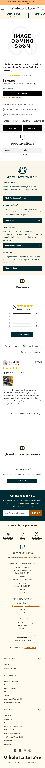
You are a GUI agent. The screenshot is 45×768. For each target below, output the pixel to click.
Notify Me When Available (12, 98)
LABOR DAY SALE (13, 14)
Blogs (6, 692)
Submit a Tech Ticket (32, 606)
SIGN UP (36, 513)
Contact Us (8, 719)
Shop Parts (9, 220)
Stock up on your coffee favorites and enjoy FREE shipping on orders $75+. (22, 2)
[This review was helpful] (35, 413)
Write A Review (22, 334)
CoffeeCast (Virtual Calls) (13, 737)
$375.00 (12, 128)
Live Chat (36, 558)
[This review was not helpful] (39, 413)
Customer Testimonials (12, 734)
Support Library (17, 606)
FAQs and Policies (10, 730)
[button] (3, 8)
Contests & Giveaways (12, 703)
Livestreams (8, 741)
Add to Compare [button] (8, 88)
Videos (6, 695)
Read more (22, 404)
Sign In (6, 665)
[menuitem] (23, 664)
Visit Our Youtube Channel (16, 246)
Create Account (10, 668)
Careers (7, 723)
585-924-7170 (25, 558)
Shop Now (13, 17)
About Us (7, 716)
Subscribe (8, 744)
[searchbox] (12, 346)
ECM (6, 75)
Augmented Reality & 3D (13, 699)
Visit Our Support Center (15, 198)
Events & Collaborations (13, 726)
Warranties (8, 685)
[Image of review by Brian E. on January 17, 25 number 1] (8, 381)
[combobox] (31, 352)
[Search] (38, 8)
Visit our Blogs (11, 268)
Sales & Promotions (11, 681)
